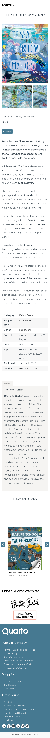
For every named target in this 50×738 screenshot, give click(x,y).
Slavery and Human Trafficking (18, 664)
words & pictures (28, 369)
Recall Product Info (13, 717)
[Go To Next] (46, 545)
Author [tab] (7, 383)
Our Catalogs (10, 685)
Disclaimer (9, 689)
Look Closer (25, 330)
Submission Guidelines (14, 706)
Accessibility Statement (15, 668)
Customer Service (12, 682)
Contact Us (9, 702)
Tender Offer (10, 720)
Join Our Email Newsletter (16, 713)
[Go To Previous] (2, 545)
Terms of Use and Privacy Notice (19, 650)
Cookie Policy (10, 654)
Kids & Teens (26, 315)
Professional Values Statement (18, 661)
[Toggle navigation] (44, 4)
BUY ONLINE (7, 131)
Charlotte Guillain (13, 390)
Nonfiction (25, 321)
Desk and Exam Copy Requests (19, 710)
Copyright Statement (14, 657)
